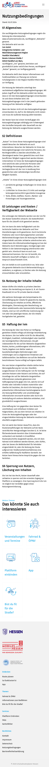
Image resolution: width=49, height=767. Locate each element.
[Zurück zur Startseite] (14, 4)
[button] (43, 4)
